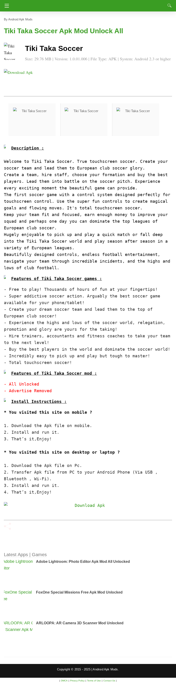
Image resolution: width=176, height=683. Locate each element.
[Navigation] (5, 5)
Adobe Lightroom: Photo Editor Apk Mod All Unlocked (83, 562)
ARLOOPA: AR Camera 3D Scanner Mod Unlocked (80, 623)
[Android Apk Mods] (88, 4)
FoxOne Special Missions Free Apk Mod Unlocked (79, 592)
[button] (13, 52)
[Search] (168, 5)
